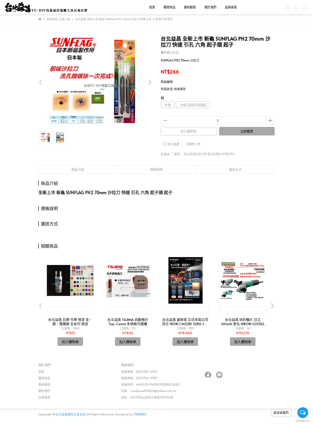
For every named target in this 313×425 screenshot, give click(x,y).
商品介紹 (77, 169)
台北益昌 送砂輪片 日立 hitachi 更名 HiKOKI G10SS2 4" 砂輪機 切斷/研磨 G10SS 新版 (243, 321)
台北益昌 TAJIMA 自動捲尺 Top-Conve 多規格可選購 (127, 321)
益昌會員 (231, 7)
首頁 (152, 7)
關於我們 (210, 7)
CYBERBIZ (139, 414)
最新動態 (190, 7)
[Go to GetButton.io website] (303, 420)
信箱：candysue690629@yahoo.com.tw (148, 391)
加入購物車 (189, 131)
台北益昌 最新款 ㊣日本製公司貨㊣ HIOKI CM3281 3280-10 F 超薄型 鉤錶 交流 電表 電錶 (185, 321)
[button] (149, 82)
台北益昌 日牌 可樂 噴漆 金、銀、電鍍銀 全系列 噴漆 (70, 321)
